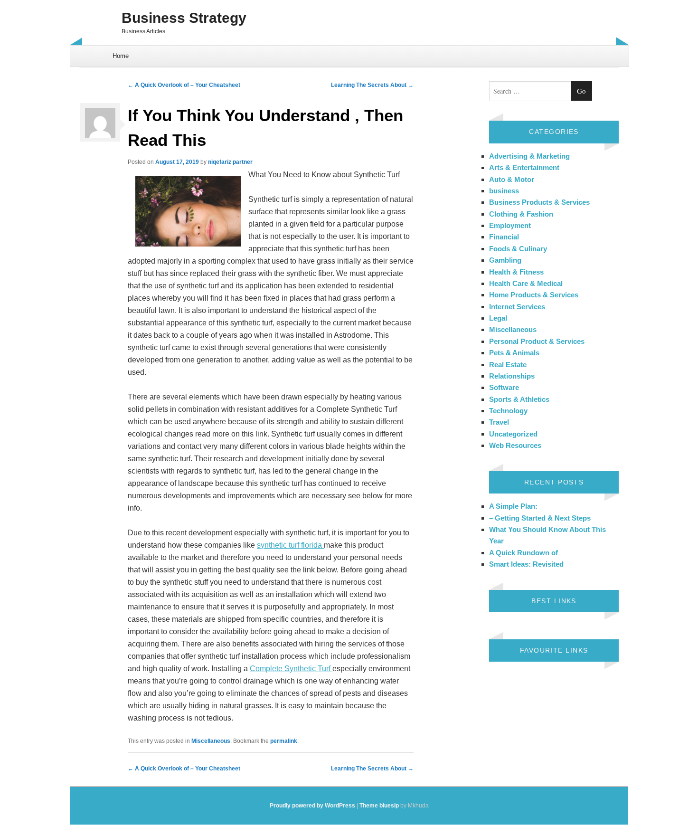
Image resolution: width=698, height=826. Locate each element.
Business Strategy (184, 18)
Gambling (505, 260)
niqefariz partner (230, 162)
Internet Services (517, 307)
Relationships (512, 376)
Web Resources (515, 445)
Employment (510, 225)
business (504, 191)
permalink (283, 741)
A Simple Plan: (513, 506)
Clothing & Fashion (521, 214)
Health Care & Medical (526, 283)
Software (504, 387)
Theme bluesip (379, 805)
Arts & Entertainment (524, 167)
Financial (504, 237)
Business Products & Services (539, 202)
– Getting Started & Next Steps (540, 518)
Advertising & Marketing (529, 156)
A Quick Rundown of (523, 553)
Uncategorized (513, 434)
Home (121, 55)
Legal (498, 318)
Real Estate (508, 365)
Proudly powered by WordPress (312, 805)
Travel (499, 422)
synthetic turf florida (290, 545)
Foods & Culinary (518, 249)
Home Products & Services (533, 295)
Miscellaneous (210, 741)
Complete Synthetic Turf (291, 669)
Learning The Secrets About (372, 85)
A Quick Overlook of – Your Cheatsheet (184, 85)
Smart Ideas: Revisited (526, 564)
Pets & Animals (514, 353)
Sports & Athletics (519, 399)
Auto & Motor (511, 179)
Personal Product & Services (537, 341)
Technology (508, 411)
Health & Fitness (516, 272)
